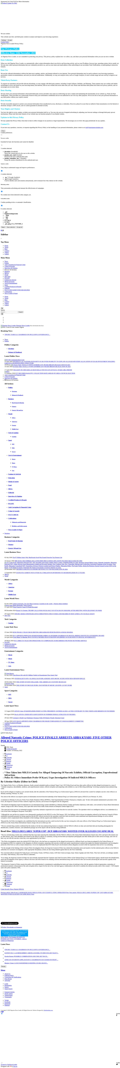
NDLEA (21, 889)
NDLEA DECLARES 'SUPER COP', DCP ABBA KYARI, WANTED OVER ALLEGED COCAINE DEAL (63, 831)
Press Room (8, 979)
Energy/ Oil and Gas (17, 410)
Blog (5, 249)
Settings (4, 40)
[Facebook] (5, 317)
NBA (13, 448)
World (6, 275)
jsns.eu (15, 1066)
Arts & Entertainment (10, 283)
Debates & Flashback (15, 352)
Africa (13, 417)
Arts (13, 470)
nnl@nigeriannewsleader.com (94, 127)
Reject (3, 227)
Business (7, 271)
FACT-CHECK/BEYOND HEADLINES (17, 290)
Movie (13, 459)
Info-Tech (7, 276)
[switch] (1, 145)
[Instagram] (5, 320)
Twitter (6, 1000)
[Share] (2, 314)
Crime (3, 889)
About (6, 247)
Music (13, 463)
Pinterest (7, 1005)
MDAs (10, 489)
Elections (11, 348)
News (6, 261)
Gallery (6, 254)
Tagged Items (8, 995)
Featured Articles (9, 992)
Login (6, 984)
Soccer (14, 451)
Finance (14, 406)
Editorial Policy (9, 975)
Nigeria (16, 889)
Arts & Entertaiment (14, 455)
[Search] (2, 308)
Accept (10, 40)
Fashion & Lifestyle (10, 280)
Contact (6, 251)
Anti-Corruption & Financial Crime (14, 264)
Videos (6, 252)
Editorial (7, 288)
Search (3, 310)
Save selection (11, 227)
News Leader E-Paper (11, 293)
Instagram (7, 1003)
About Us (7, 974)
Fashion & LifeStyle (14, 474)
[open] (1, 230)
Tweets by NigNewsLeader (9, 1064)
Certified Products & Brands (12, 286)
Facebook (7, 1002)
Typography (8, 997)
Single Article (8, 993)
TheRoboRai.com (48, 1010)
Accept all (19, 227)
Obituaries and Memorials (19, 522)
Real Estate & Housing (18, 402)
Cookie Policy (5, 42)
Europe (14, 425)
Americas (14, 421)
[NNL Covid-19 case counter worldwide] (9, 3)
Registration (8, 985)
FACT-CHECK (13, 515)
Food (10, 485)
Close (3, 131)
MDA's (6, 273)
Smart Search (8, 989)
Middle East (15, 429)
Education (11, 478)
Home (6, 245)
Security (7, 889)
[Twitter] (5, 319)
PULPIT (7, 278)
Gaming (14, 436)
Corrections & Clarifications (12, 977)
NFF (13, 444)
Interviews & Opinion (10, 268)
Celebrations (8, 292)
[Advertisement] (60, 18)
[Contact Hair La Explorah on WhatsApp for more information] (14, 940)
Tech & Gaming (13, 433)
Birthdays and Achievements (19, 526)
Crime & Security (9, 266)
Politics (6, 263)
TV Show (14, 467)
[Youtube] (5, 322)
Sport (6, 285)
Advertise (7, 980)
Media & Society (9, 281)
